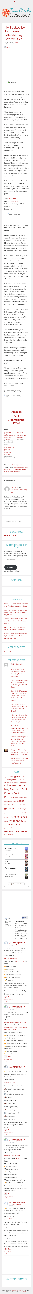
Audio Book (22, 782)
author (8, 785)
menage (6, 821)
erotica (14, 801)
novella (25, 825)
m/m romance (18, 469)
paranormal (8, 828)
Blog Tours (10, 789)
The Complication (10, 874)
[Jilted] (26, 865)
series (5, 834)
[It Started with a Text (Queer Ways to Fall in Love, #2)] (26, 859)
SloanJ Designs (22, 1291)
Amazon (16, 411)
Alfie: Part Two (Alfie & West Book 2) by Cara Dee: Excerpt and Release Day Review (16, 612)
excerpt (20, 801)
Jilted (6, 861)
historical (15, 813)
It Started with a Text (11, 855)
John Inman (14, 201)
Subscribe (11, 567)
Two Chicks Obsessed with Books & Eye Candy (16, 13)
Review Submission (17, 664)
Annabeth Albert (15, 782)
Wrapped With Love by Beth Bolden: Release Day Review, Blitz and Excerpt (19, 752)
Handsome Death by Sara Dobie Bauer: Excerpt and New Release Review (19, 761)
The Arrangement (10, 868)
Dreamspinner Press (16, 421)
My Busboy (12, 199)
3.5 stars (17, 777)
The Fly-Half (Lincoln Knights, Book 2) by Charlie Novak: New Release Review (15, 621)
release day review (19, 828)
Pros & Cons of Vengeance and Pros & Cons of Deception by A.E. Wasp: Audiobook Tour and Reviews (19, 741)
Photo (9, 997)
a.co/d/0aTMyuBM (10, 958)
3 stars (11, 777)
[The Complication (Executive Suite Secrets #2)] (26, 878)
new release (15, 824)
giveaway (9, 808)
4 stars (23, 776)
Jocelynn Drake (9, 869)
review (12, 472)
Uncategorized (17, 465)
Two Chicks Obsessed (18, 1290)
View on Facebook (8, 999)
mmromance (16, 820)
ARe (16, 415)
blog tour (21, 785)
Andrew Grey (7, 782)
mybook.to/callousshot (12, 1155)
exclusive (8, 805)
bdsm (14, 785)
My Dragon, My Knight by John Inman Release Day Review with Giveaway (9, 435)
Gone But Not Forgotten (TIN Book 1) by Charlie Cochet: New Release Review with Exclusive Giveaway (19, 695)
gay (23, 467)
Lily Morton (6, 817)
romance (17, 472)
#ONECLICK (20, 961)
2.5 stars (6, 777)
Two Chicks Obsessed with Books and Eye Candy (17, 943)
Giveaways (20, 808)
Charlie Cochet (23, 797)
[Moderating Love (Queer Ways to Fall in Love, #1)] (26, 852)
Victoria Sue (10, 834)
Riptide (14, 831)
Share (7, 1001)
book (20, 467)
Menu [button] (18, 2)
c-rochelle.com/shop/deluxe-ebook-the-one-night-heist (15, 1027)
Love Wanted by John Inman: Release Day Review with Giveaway (9, 451)
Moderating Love (10, 848)
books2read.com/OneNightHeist (15, 1022)
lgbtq (10, 469)
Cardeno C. (16, 797)
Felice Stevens (16, 805)
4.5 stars (7, 780)
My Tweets (8, 651)
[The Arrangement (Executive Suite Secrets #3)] (26, 871)
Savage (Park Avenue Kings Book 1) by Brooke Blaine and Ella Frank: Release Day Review (15, 636)
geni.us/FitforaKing (10, 1219)
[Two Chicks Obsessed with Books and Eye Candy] (8, 923)
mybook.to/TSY (9, 1083)
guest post (8, 813)
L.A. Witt (19, 813)
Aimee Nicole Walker (21, 779)
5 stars (15, 467)
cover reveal (8, 801)
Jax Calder (8, 850)
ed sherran (14, 487)
